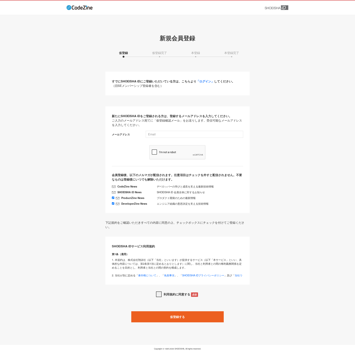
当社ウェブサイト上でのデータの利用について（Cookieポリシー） (177, 277)
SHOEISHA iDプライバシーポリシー (203, 275)
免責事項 (169, 275)
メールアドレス (121, 134)
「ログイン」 (205, 81)
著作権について (147, 275)
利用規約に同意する (180, 294)
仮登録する (177, 317)
